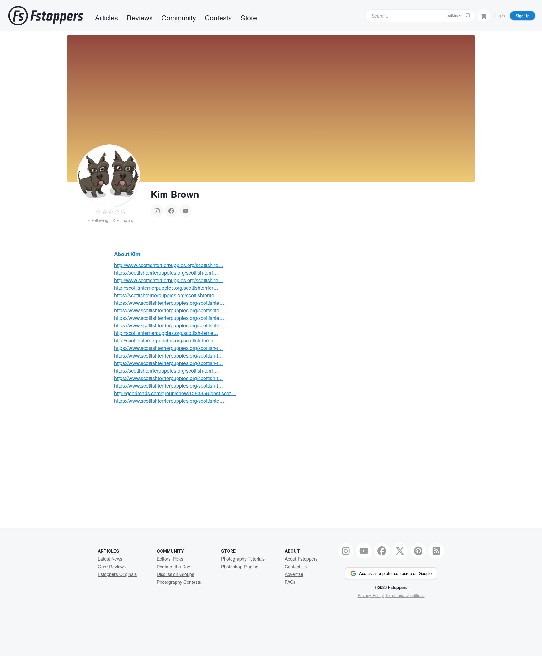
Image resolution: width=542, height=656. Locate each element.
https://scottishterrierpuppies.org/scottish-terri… (166, 272)
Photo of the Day (173, 566)
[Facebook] (171, 210)
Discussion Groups (175, 574)
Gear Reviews (112, 566)
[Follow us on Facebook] (382, 551)
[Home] (45, 15)
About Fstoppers (301, 559)
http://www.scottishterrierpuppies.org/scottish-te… (168, 265)
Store (249, 17)
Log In (499, 15)
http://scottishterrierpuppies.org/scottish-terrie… (166, 332)
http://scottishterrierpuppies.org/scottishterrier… (166, 287)
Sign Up (522, 16)
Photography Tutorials (243, 559)
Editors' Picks (170, 559)
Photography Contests (179, 582)
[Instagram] (157, 210)
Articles (106, 17)
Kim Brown (175, 194)
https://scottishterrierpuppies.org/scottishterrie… (166, 295)
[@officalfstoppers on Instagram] (345, 551)
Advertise (294, 574)
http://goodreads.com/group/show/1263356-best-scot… (175, 393)
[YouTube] (185, 210)
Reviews (140, 17)
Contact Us (296, 566)
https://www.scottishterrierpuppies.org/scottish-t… (168, 348)
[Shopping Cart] (483, 15)
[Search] (468, 16)
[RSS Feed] (436, 551)
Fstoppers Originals (117, 574)
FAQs (290, 582)
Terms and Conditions (405, 595)
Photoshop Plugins (239, 566)
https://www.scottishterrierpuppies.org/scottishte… (169, 302)
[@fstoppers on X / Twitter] (400, 551)
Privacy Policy (371, 595)
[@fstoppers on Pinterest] (418, 551)
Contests (218, 17)
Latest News (110, 559)
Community (179, 17)
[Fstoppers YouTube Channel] (364, 551)
